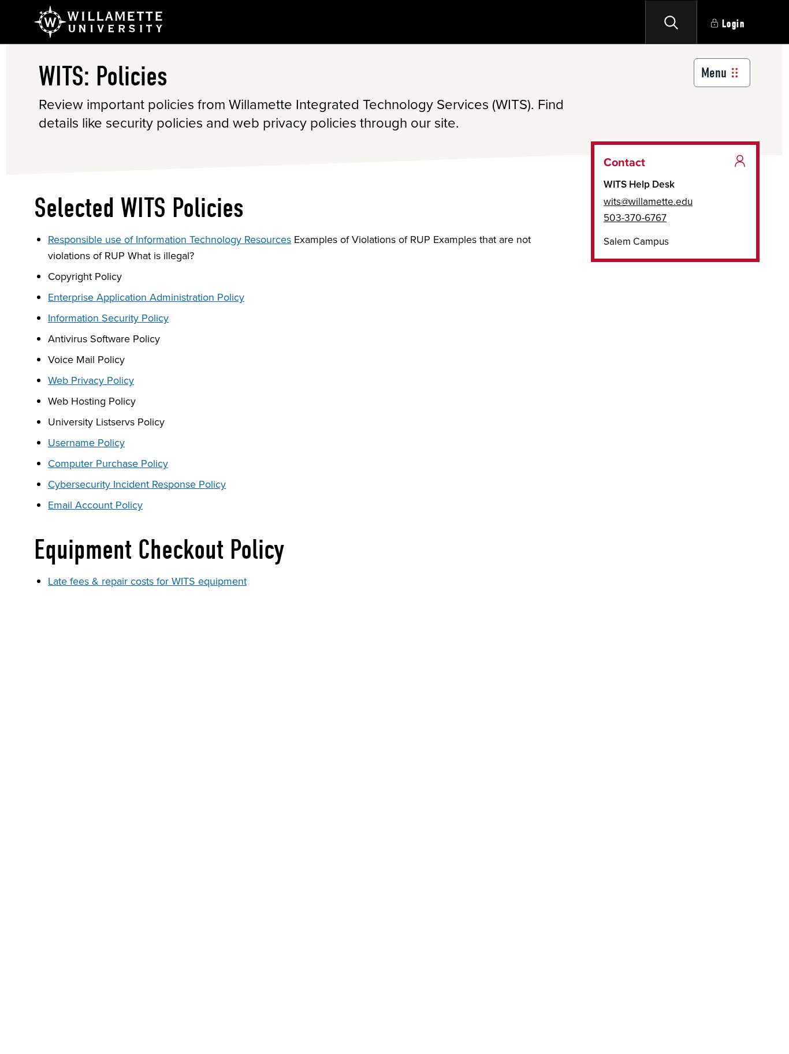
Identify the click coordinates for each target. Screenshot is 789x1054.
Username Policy (86, 442)
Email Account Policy (95, 505)
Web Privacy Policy (91, 380)
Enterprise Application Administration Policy (146, 297)
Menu (714, 73)
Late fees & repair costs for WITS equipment (147, 581)
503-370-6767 (635, 217)
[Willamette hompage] (99, 22)
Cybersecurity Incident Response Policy (137, 484)
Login (733, 24)
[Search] (671, 22)
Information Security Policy (108, 318)
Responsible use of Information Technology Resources (169, 239)
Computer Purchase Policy (108, 463)
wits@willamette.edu (648, 201)
